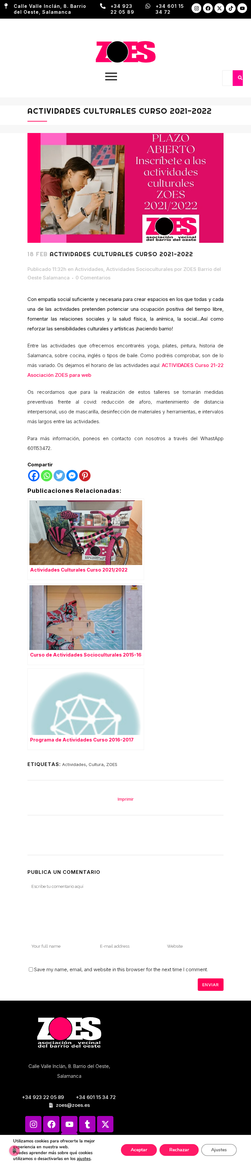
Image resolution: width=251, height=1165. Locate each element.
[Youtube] (242, 8)
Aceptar (139, 1150)
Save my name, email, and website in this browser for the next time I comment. (121, 969)
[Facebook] (208, 8)
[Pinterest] (85, 475)
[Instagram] (196, 8)
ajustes (84, 1159)
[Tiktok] (231, 8)
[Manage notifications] (14, 1150)
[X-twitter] (219, 8)
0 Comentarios (92, 278)
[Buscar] (240, 78)
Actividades (89, 269)
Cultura (96, 764)
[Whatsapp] (46, 475)
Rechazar (179, 1150)
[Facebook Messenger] (72, 475)
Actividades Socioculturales (139, 269)
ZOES (111, 764)
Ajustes (219, 1150)
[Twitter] (59, 475)
